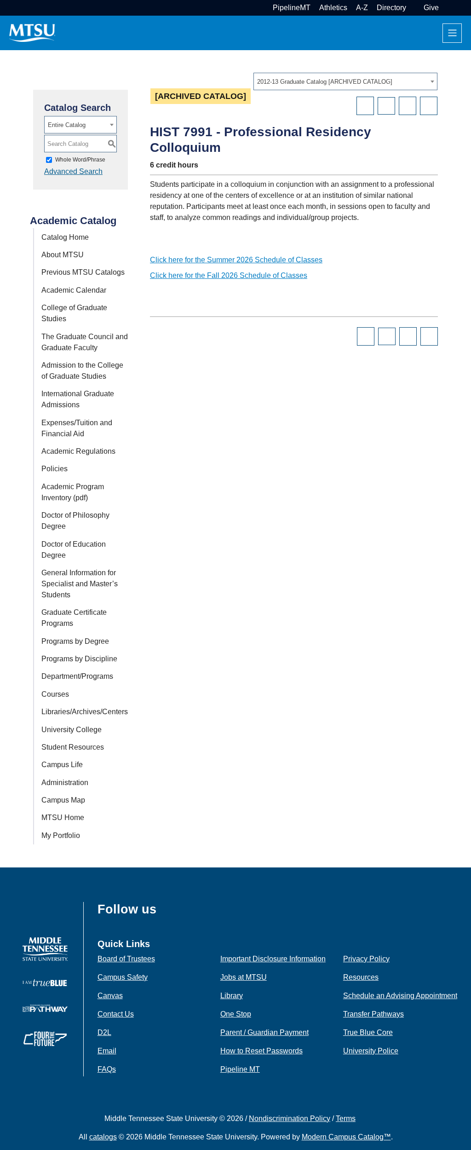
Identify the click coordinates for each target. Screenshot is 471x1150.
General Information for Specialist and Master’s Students (79, 584)
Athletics (333, 8)
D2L (104, 1032)
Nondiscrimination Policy (289, 1118)
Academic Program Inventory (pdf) (72, 492)
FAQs (107, 1069)
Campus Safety (123, 977)
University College (71, 730)
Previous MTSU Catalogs (83, 272)
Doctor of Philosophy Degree (75, 520)
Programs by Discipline (79, 659)
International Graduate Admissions (77, 399)
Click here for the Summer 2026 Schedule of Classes (236, 260)
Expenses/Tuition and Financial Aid (76, 428)
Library (231, 996)
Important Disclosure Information (273, 959)
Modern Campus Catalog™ (346, 1137)
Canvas (110, 996)
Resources (361, 977)
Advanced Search (73, 171)
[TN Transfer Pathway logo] (45, 1007)
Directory (391, 8)
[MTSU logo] (45, 949)
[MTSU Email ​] (414, 8)
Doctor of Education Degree (73, 549)
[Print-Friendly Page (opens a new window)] (407, 106)
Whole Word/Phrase (80, 159)
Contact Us (116, 1014)
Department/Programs (77, 676)
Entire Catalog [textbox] (67, 124)
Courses (55, 694)
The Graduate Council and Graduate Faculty (84, 342)
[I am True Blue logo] (45, 982)
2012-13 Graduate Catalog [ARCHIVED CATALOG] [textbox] (324, 81)
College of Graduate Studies (74, 313)
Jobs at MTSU (243, 977)
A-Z (362, 8)
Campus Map (63, 800)
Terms (346, 1118)
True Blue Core (368, 1032)
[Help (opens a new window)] (428, 106)
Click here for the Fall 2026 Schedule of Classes (228, 275)
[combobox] (345, 81)
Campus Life (62, 765)
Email (107, 1051)
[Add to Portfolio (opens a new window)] (365, 106)
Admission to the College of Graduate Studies (82, 370)
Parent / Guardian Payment (264, 1032)
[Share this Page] (386, 106)
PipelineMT (291, 8)
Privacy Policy (366, 959)
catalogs (103, 1137)
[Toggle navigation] (452, 33)
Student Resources (72, 747)
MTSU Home (62, 817)
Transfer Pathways (373, 1014)
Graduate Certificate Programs (74, 617)
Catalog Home (65, 237)
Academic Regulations (78, 451)
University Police (370, 1051)
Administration (64, 782)
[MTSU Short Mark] (32, 32)
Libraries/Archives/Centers (84, 712)
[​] (163, 913)
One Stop (235, 1014)
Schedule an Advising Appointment (400, 996)
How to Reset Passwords (261, 1051)
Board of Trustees (126, 959)
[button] (446, 8)
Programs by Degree (75, 641)
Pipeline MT (240, 1069)
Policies (54, 469)
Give (431, 8)
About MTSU (62, 255)
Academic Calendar (73, 290)
